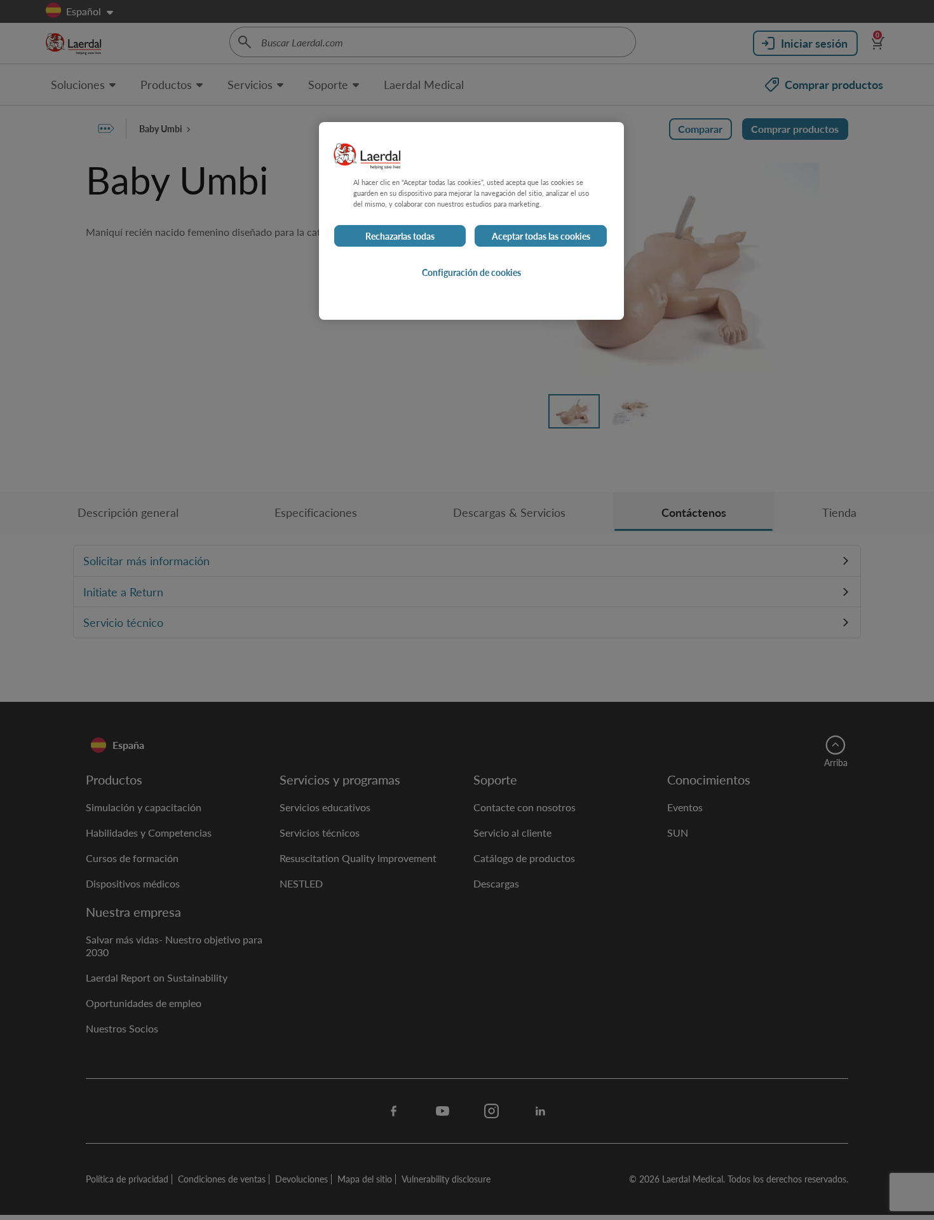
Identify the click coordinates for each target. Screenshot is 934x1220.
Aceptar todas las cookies (541, 236)
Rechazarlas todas (400, 236)
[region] (471, 221)
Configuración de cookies (471, 272)
